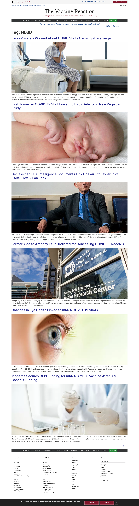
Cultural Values (18, 487)
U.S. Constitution (47, 491)
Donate (113, 20)
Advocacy (103, 464)
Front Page (26, 20)
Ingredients (104, 469)
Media (88, 20)
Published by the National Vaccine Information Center (29, 5)
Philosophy (17, 491)
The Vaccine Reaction (69, 11)
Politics (74, 469)
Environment (46, 466)
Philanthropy (17, 474)
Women (74, 488)
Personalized (75, 483)
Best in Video (18, 458)
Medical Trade (17, 470)
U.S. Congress (47, 489)
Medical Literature (106, 471)
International (46, 485)
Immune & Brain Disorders (50, 472)
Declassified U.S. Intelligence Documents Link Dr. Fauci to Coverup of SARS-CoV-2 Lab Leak (64, 176)
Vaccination (48, 20)
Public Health (75, 486)
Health (58, 20)
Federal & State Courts (49, 483)
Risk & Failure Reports (107, 473)
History (73, 468)
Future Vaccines (105, 466)
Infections (45, 474)
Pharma (16, 472)
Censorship (75, 464)
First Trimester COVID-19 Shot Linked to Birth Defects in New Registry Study (65, 106)
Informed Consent (18, 489)
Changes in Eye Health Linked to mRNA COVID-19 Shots (54, 310)
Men (73, 481)
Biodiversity (46, 465)
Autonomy (16, 482)
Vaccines (103, 477)
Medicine (74, 20)
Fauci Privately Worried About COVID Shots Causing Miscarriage (61, 38)
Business (96, 20)
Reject (107, 503)
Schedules (103, 475)
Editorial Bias (75, 466)
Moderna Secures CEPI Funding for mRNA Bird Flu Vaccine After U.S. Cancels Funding (64, 378)
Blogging (74, 462)
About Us (37, 20)
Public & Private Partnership (21, 476)
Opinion (105, 20)
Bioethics (16, 483)
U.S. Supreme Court (48, 493)
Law (81, 20)
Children (74, 475)
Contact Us (104, 480)
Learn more (76, 502)
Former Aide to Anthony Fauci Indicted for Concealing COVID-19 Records (67, 244)
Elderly (73, 477)
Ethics (65, 20)
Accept (91, 503)
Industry (16, 468)
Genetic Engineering (48, 468)
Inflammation (46, 476)
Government (17, 466)
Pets (73, 484)
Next (125, 446)
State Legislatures (48, 487)
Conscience (17, 485)
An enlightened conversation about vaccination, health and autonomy (69, 15)
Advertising (75, 460)
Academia (16, 465)
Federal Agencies (47, 482)
